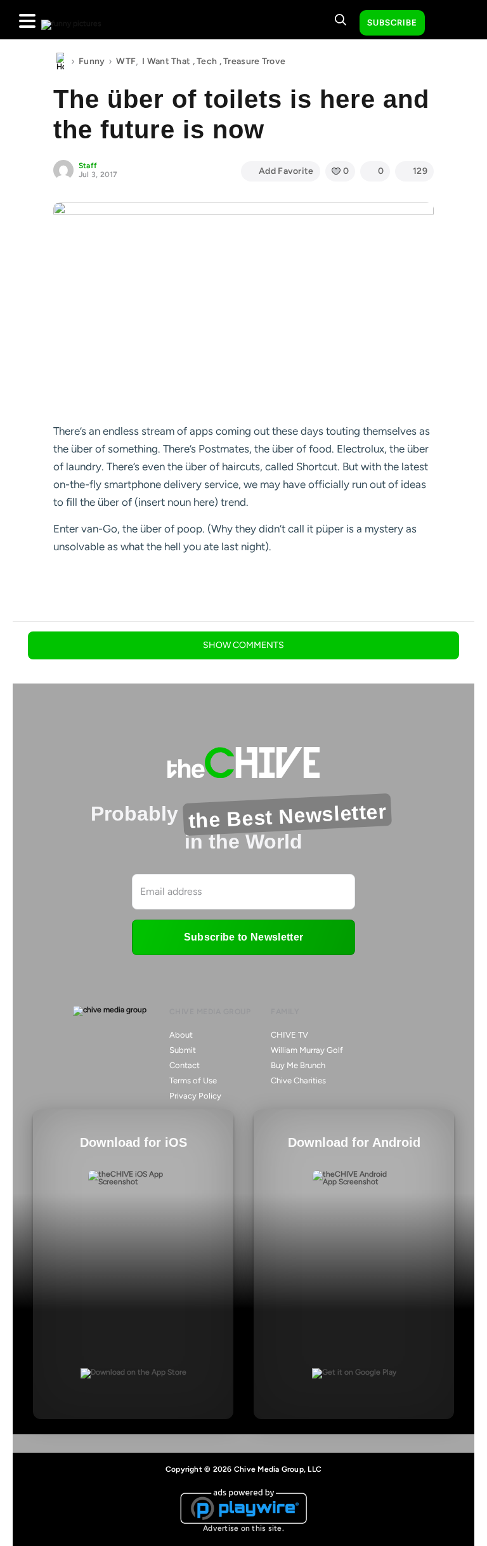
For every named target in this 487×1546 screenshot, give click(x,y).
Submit (182, 1050)
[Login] (445, 23)
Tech (207, 61)
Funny (92, 61)
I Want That (166, 61)
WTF (126, 61)
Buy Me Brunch (298, 1065)
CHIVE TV (289, 1035)
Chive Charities (298, 1080)
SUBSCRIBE (392, 22)
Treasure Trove (254, 61)
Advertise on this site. (243, 1528)
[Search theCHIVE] (340, 19)
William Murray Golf (307, 1050)
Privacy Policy (195, 1095)
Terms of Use (193, 1080)
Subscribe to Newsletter (243, 937)
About (181, 1035)
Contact (184, 1065)
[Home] (60, 62)
